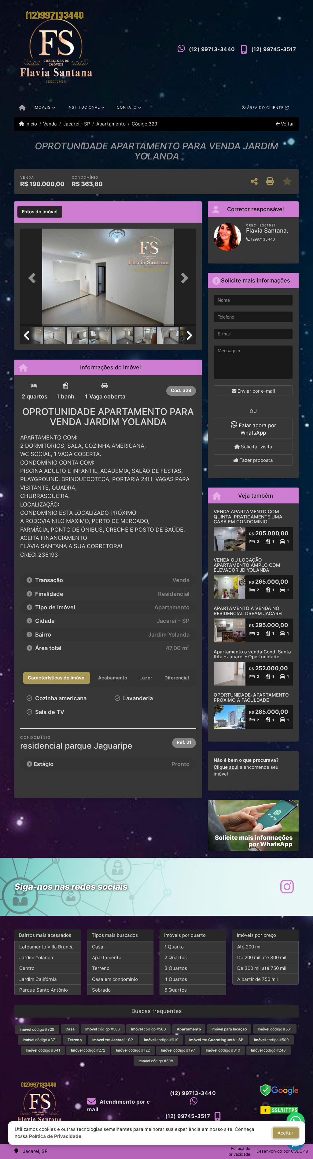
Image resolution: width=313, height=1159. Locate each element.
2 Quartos (175, 957)
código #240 (268, 1050)
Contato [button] (127, 107)
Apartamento (111, 124)
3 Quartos (175, 968)
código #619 (161, 1039)
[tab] (39, 212)
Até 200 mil (249, 947)
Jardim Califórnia (38, 979)
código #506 (102, 1029)
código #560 (148, 1029)
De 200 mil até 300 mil (261, 957)
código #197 (178, 1050)
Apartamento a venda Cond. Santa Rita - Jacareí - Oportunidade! (252, 654)
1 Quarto (174, 947)
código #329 (37, 1029)
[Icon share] (287, 887)
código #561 (275, 1029)
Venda (50, 124)
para (229, 1029)
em (112, 1039)
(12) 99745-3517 (273, 49)
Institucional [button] (84, 107)
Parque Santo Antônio (43, 990)
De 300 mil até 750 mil (261, 968)
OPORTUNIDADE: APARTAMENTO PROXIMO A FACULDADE (251, 697)
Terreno (100, 968)
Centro (27, 968)
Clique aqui (226, 767)
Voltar (287, 124)
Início (30, 124)
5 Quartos (175, 990)
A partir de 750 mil (257, 979)
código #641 (43, 1050)
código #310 (223, 1050)
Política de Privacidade (55, 1136)
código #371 (40, 1039)
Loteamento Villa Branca (46, 947)
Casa (97, 947)
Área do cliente (265, 107)
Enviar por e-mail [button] (255, 391)
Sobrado (101, 990)
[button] (33, 278)
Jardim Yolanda (36, 957)
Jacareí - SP (76, 124)
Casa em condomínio (115, 979)
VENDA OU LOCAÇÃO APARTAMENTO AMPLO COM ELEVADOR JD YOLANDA (247, 565)
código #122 (133, 1050)
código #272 (88, 1050)
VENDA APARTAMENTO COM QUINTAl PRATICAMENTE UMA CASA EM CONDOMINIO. (248, 517)
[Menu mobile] (22, 108)
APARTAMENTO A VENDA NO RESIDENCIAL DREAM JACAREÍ (248, 610)
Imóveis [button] (42, 107)
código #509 (271, 1039)
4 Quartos (175, 979)
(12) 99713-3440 (212, 49)
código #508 (155, 1061)
